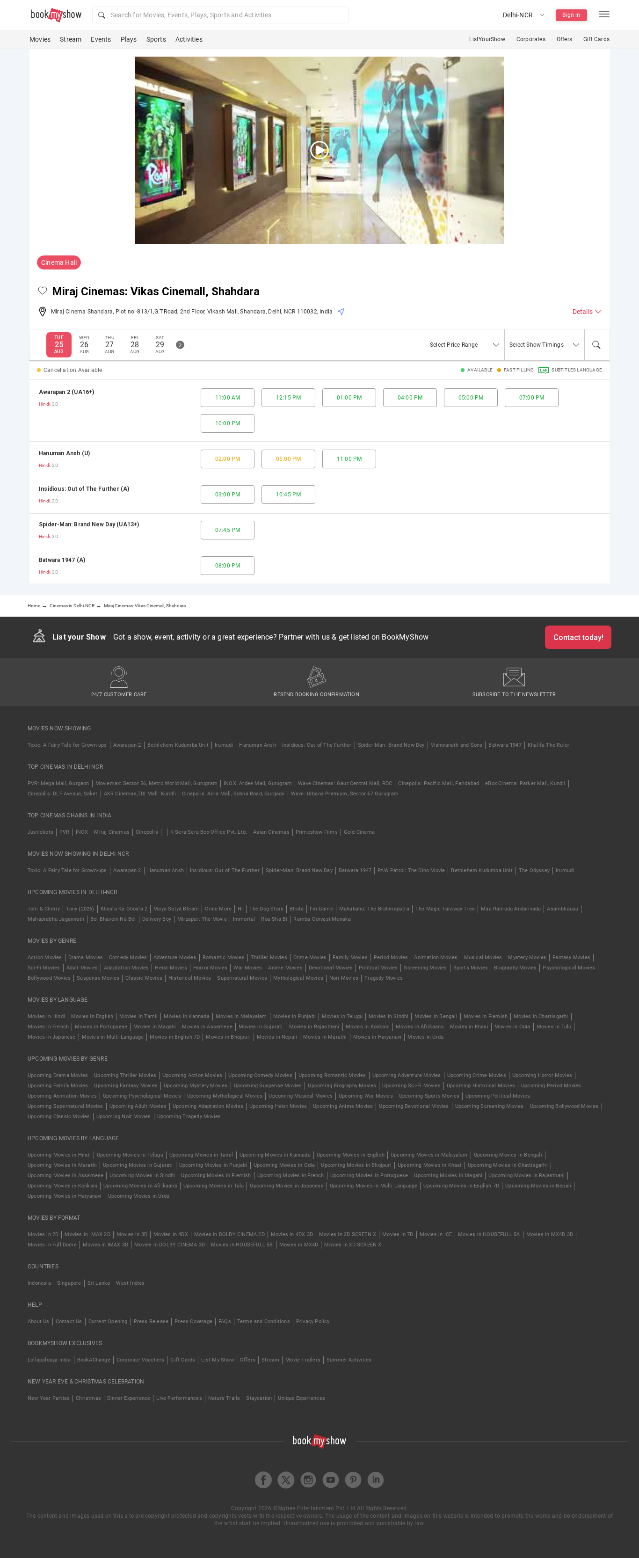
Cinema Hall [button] (59, 262)
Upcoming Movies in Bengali (508, 1155)
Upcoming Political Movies (497, 1096)
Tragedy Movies (383, 978)
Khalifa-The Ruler (548, 745)
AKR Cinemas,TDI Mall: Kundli (140, 794)
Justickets (40, 832)
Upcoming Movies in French (290, 1175)
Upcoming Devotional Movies (414, 1106)
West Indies (130, 1283)
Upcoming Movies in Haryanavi (65, 1196)
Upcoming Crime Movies (476, 1075)
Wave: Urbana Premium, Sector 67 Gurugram (345, 794)
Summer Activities (349, 1360)
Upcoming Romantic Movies (332, 1075)
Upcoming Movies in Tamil (201, 1155)
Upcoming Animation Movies (62, 1096)
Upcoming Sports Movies (429, 1096)
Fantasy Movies (571, 957)
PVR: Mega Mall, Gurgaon (58, 783)
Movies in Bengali (435, 1016)
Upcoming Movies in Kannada (275, 1155)
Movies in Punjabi (294, 1016)
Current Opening (108, 1321)
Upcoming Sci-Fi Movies (411, 1086)
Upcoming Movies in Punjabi (213, 1165)
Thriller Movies (269, 957)
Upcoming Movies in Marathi (62, 1165)
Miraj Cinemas (112, 832)
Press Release (151, 1321)
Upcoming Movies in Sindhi (142, 1175)
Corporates (530, 39)
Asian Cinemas (271, 832)
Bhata (297, 909)
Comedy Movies (128, 957)
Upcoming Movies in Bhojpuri (356, 1165)
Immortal (244, 919)
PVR (64, 832)
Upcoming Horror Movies (542, 1075)
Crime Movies (310, 957)
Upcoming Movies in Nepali (538, 1186)
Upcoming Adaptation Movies (208, 1106)
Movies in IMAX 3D (105, 1245)
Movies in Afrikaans (420, 1027)
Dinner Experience (128, 1398)
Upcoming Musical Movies (301, 1096)
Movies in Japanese (52, 1037)
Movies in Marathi (325, 1037)
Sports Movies (470, 968)
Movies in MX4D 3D (549, 1234)
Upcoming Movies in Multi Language (374, 1186)
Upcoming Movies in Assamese (65, 1175)
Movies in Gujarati (261, 1027)
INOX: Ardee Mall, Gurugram (258, 783)
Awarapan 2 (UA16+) (66, 392)
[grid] (319, 481)
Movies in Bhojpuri (228, 1037)
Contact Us (69, 1321)
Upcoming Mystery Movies (196, 1086)
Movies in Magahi (154, 1027)
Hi (240, 909)
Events (101, 39)
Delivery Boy (156, 919)
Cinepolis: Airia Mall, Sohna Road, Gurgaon (233, 794)
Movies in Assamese (207, 1027)
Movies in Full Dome (52, 1245)
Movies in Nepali (277, 1037)
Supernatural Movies (242, 978)
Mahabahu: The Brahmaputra (374, 909)
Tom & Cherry (44, 909)
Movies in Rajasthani (314, 1027)
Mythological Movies (298, 978)
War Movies (247, 968)
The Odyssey (534, 870)
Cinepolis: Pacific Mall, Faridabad (438, 783)
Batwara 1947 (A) (62, 560)
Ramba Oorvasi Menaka (322, 919)
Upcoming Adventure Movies (406, 1075)
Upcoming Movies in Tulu (213, 1186)
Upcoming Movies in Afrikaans (140, 1186)
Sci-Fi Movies (44, 968)
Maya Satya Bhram (176, 909)
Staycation (259, 1398)
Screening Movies (425, 968)
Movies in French (48, 1027)
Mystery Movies (527, 957)
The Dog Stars (266, 909)
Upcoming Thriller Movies (125, 1075)
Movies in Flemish (486, 1016)
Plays (129, 39)
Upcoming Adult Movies (138, 1106)
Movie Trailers (302, 1360)
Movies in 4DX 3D (292, 1234)
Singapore (69, 1283)
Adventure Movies (174, 957)
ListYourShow (487, 39)
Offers (564, 39)
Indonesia (39, 1283)
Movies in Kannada (186, 1016)
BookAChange (93, 1360)
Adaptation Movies (126, 968)
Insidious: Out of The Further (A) (84, 489)
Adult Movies (82, 968)
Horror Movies (210, 968)
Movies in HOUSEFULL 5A (489, 1234)
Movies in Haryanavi (377, 1037)
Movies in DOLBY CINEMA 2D (229, 1234)
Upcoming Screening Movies (489, 1106)
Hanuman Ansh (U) (64, 453)
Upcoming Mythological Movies (225, 1096)
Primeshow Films (317, 832)
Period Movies (391, 957)
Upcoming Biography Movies (342, 1086)
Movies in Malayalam (241, 1016)
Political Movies (378, 968)
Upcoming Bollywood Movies (564, 1106)
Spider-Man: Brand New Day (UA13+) (89, 524)
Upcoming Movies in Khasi (430, 1165)
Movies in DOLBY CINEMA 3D (169, 1245)
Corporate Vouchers (140, 1360)
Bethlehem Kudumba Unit (178, 745)
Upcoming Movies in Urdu (139, 1196)
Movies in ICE (436, 1234)
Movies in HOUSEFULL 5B (242, 1245)
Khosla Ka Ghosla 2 (124, 909)
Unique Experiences (301, 1398)
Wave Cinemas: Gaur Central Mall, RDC (345, 783)
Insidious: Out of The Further (317, 745)
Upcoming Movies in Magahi (448, 1175)
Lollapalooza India (49, 1360)
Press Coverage (193, 1321)
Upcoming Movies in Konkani (62, 1186)
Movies (40, 39)
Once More (218, 909)
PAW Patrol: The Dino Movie (411, 870)
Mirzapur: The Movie (202, 919)
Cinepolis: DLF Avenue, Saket (63, 794)
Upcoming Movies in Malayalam (429, 1155)
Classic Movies (143, 978)
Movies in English (92, 1016)
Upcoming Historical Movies (481, 1086)
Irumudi (224, 745)
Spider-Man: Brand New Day (391, 745)
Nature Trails (224, 1398)
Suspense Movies (98, 978)
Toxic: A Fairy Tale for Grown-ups (67, 745)
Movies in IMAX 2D (87, 1234)
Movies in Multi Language (113, 1037)
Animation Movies (435, 957)
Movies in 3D (131, 1234)
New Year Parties (49, 1398)
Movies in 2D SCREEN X (347, 1234)
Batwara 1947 (504, 745)
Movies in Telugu (342, 1016)
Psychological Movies (569, 968)
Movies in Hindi (46, 1016)
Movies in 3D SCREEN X (352, 1245)
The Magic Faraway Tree (445, 909)
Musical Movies (483, 957)
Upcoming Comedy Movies (260, 1075)
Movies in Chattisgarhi (541, 1016)
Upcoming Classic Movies (59, 1117)
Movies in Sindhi (388, 1016)
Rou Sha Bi (274, 919)
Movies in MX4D (299, 1245)
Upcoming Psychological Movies (142, 1096)
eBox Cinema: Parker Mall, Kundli (525, 783)
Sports (156, 39)
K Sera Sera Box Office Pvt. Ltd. (208, 832)
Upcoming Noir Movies (123, 1117)
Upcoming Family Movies (58, 1086)
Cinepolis (147, 832)
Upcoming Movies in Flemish (216, 1175)
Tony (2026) (80, 909)
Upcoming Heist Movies (278, 1106)
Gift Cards (596, 39)
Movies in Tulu (554, 1027)
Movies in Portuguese (101, 1027)
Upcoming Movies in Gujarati (138, 1165)
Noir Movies (343, 978)
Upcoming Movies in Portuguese (369, 1175)
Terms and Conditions (263, 1321)
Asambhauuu (562, 909)
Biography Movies (515, 968)
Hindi (44, 404)
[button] (220, 15)
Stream (70, 39)
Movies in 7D (397, 1234)
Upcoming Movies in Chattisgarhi (508, 1165)
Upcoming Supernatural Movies (65, 1106)
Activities (189, 39)
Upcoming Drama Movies (58, 1075)
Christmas (88, 1398)
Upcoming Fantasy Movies (126, 1086)
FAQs (224, 1321)
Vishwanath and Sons (457, 745)
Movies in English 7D (175, 1037)
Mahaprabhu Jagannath (56, 919)
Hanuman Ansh (257, 745)
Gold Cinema (359, 832)
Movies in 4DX (170, 1234)
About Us (39, 1321)
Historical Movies (189, 978)
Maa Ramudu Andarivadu (511, 909)
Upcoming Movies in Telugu (130, 1155)
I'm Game (321, 909)
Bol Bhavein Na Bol (113, 919)
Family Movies (350, 957)
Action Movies (45, 957)
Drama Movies (85, 957)
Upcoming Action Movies (192, 1075)
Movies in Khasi (469, 1027)
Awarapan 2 (127, 745)
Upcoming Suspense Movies (268, 1086)
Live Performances (179, 1398)
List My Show (217, 1360)
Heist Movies (171, 968)
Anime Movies (285, 968)
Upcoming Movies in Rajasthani (526, 1175)
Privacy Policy (313, 1321)
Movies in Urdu (425, 1037)
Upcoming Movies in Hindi (59, 1155)
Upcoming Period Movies (551, 1086)
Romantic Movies (224, 957)
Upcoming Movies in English (351, 1155)
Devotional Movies (331, 968)
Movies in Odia (512, 1027)
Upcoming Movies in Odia (284, 1165)
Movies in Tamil (138, 1016)
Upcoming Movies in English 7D (461, 1186)
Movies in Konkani (368, 1027)
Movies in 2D (43, 1234)
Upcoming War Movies (366, 1096)
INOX (82, 832)
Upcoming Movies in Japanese (286, 1186)
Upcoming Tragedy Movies (189, 1117)
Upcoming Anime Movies (343, 1106)
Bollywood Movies (49, 978)
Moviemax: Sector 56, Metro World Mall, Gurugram (156, 783)
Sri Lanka (98, 1283)
